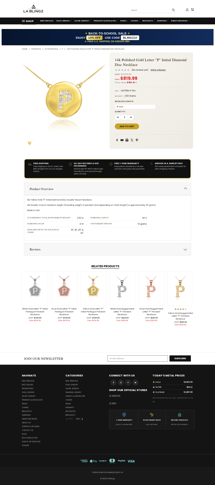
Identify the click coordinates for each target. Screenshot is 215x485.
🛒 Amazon (114, 395)
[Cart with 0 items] (192, 9)
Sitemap (25, 445)
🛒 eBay (112, 403)
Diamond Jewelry (73, 392)
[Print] (126, 140)
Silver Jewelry (81, 21)
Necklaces (70, 411)
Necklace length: (124, 101)
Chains (134, 21)
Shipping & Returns (30, 426)
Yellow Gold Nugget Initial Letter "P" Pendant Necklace (180, 316)
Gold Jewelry (63, 21)
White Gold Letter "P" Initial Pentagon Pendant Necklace (35, 311)
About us (26, 422)
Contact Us (27, 430)
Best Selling (27, 384)
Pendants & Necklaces (105, 21)
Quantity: (120, 111)
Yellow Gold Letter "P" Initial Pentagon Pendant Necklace (93, 311)
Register (36, 441)
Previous (207, 475)
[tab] (107, 188)
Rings (123, 21)
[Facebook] (117, 140)
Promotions (27, 388)
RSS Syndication (29, 438)
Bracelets (147, 21)
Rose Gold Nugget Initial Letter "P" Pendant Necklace (151, 311)
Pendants (70, 407)
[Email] (122, 140)
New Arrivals (46, 21)
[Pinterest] (136, 140)
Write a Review (158, 69)
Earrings (162, 21)
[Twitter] (131, 140)
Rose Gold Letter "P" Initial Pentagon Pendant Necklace (64, 311)
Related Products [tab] (105, 266)
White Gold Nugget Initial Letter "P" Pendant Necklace (122, 311)
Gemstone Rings (179, 21)
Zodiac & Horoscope (75, 396)
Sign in (25, 441)
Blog (24, 434)
